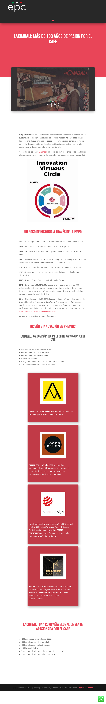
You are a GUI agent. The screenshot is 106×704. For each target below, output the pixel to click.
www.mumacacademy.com (45, 311)
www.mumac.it (25, 311)
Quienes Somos (86, 687)
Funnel (55, 687)
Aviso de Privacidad (68, 687)
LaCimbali (43, 152)
